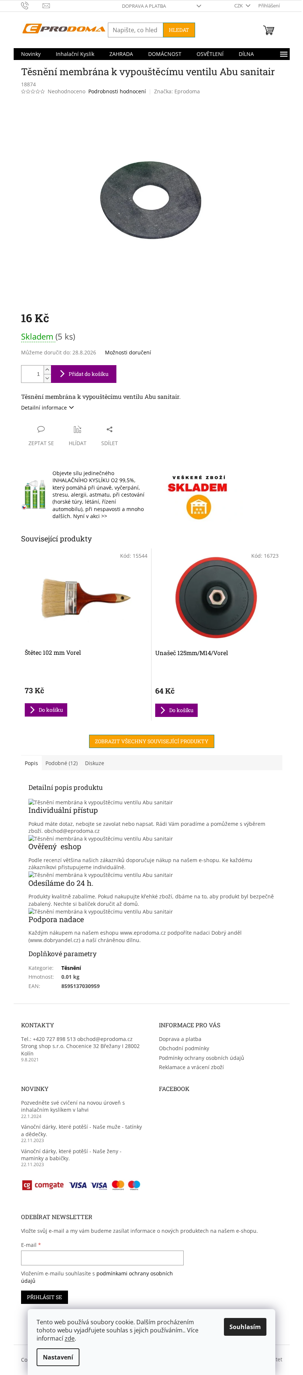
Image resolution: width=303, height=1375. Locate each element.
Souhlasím (245, 1327)
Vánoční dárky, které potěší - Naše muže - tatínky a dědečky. (81, 1130)
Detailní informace (44, 407)
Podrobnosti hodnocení (117, 91)
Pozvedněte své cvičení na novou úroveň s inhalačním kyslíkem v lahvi (73, 1106)
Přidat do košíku (89, 373)
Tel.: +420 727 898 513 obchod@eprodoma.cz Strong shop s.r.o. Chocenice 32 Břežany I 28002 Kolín (80, 1046)
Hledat (179, 29)
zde (70, 1338)
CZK (239, 5)
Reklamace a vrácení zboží (191, 1067)
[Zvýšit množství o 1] (47, 370)
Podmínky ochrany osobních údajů (201, 1057)
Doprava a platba (144, 6)
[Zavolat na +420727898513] (32, 5)
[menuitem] (31, 54)
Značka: (177, 91)
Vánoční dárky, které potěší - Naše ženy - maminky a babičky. (71, 1155)
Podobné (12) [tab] (61, 763)
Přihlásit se (44, 1297)
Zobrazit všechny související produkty (151, 741)
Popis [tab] (31, 763)
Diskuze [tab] (94, 763)
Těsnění (71, 967)
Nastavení (58, 1357)
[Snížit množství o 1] (47, 378)
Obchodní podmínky (184, 1048)
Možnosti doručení (128, 352)
